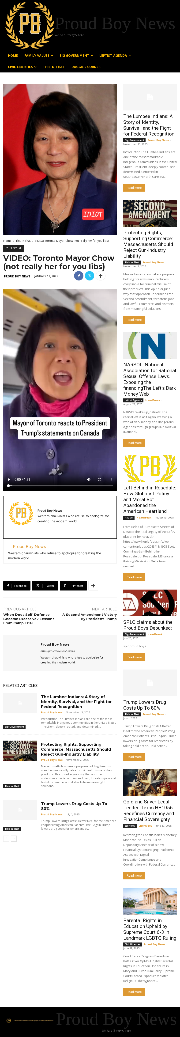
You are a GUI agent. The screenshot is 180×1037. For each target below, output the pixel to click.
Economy (130, 825)
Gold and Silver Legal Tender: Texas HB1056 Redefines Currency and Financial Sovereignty (148, 810)
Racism (129, 517)
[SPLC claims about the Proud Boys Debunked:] (150, 603)
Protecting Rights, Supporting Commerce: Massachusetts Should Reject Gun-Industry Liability (76, 749)
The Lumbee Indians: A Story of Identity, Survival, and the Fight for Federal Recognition (76, 702)
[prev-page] (6, 839)
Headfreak (152, 400)
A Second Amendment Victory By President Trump (89, 617)
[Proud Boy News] (22, 653)
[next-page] (14, 839)
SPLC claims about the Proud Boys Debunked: (147, 625)
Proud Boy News (17, 276)
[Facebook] (78, 275)
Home (7, 241)
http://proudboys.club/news (58, 651)
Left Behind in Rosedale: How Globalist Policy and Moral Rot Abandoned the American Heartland (149, 499)
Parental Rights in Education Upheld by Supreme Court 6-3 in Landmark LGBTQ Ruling (149, 929)
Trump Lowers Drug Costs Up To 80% (144, 705)
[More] (100, 275)
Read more (134, 187)
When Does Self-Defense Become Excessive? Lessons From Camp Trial (28, 619)
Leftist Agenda (133, 400)
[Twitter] (89, 275)
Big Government (14, 726)
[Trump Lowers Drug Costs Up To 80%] (20, 810)
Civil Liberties (132, 944)
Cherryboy (145, 825)
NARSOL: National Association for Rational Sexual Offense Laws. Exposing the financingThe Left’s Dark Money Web (149, 379)
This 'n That (23, 241)
